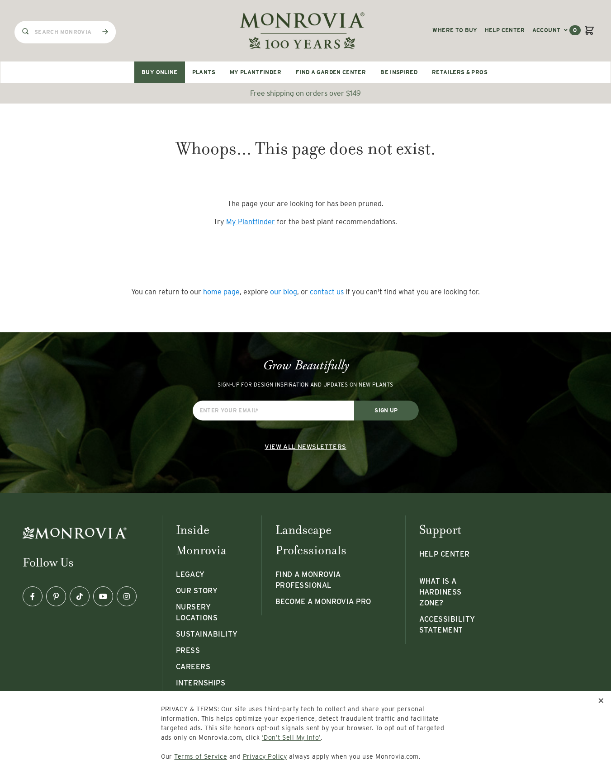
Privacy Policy (265, 756)
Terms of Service (200, 756)
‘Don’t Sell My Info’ (291, 737)
